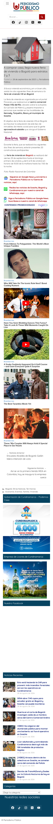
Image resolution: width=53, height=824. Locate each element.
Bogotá (29, 155)
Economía (9, 492)
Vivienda (34, 492)
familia (26, 492)
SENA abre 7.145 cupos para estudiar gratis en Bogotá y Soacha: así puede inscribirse (30, 701)
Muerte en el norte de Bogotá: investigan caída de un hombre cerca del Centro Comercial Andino (33, 715)
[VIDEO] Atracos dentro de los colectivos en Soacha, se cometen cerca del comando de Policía (33, 760)
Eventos (18, 492)
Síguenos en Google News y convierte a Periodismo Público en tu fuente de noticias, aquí (25, 180)
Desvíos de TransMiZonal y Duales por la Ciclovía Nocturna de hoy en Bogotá (33, 774)
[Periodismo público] (7, 3)
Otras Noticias (19, 489)
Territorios (31, 489)
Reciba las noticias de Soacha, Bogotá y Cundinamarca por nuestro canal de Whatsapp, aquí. (28, 190)
